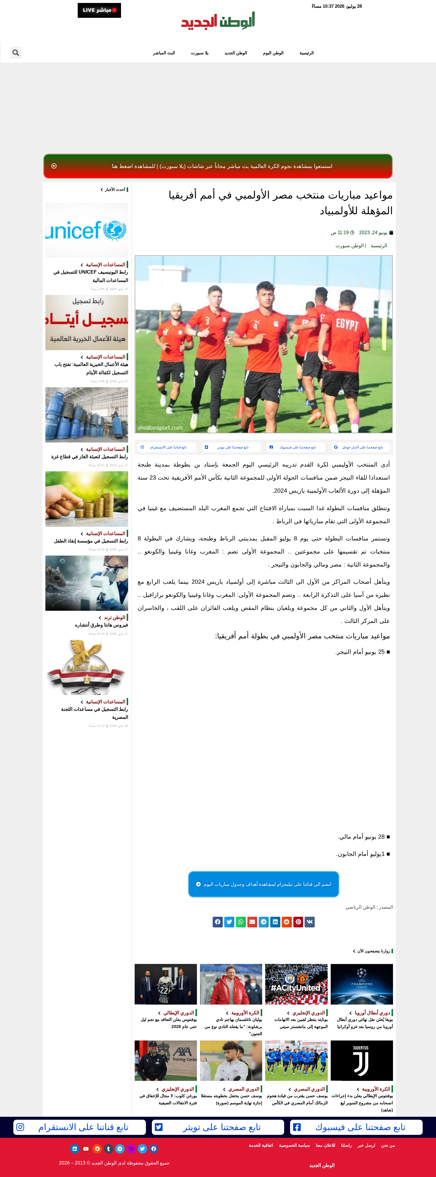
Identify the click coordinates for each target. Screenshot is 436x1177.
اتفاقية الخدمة (261, 1145)
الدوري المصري (309, 1089)
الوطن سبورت (349, 245)
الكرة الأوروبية (245, 1013)
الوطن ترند (114, 617)
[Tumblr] (108, 1149)
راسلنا (346, 1145)
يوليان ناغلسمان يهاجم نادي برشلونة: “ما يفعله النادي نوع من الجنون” (233, 1026)
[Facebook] (153, 1149)
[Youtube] (86, 1149)
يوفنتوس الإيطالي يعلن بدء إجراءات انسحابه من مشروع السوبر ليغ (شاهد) (362, 1102)
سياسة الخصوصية (294, 1145)
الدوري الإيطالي (178, 1013)
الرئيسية (307, 52)
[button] (218, 166)
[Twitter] (142, 1149)
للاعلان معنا (325, 1145)
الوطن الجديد (236, 52)
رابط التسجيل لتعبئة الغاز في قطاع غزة (89, 456)
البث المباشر (164, 52)
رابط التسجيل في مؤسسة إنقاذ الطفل (91, 540)
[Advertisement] (218, 106)
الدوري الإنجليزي (308, 1013)
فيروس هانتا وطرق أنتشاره (101, 624)
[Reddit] (97, 1149)
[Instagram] (131, 1149)
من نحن (388, 1145)
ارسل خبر (366, 1145)
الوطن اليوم (273, 52)
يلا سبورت (200, 52)
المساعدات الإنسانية (105, 264)
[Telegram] (120, 1149)
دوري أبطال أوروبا (372, 1013)
